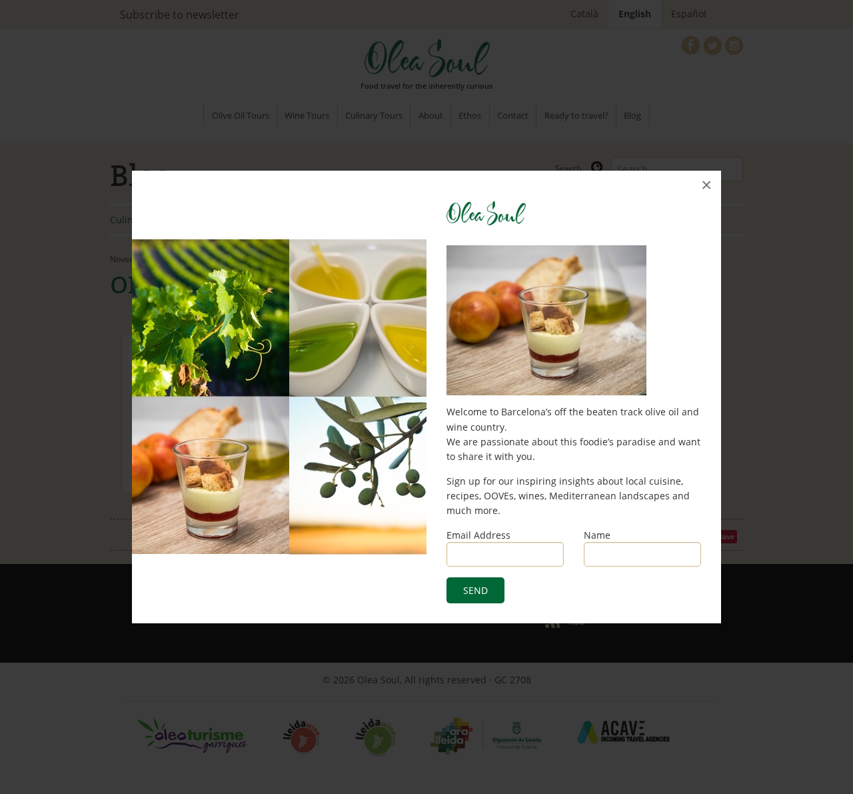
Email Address (478, 535)
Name (597, 535)
